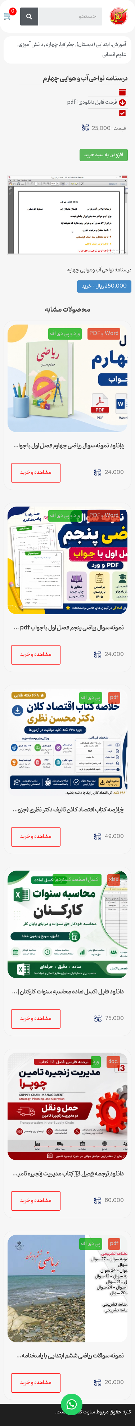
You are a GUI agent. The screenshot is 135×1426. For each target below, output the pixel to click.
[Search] (29, 16)
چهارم (51, 44)
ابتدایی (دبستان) (93, 44)
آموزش (119, 44)
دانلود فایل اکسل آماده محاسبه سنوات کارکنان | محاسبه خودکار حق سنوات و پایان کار (70, 995)
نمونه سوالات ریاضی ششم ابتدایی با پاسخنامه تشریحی (73, 1359)
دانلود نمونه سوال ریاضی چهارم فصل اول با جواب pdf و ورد (69, 449)
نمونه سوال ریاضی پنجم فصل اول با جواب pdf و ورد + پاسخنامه (70, 631)
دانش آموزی (31, 44)
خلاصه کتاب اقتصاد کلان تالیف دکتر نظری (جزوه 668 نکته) (69, 813)
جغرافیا (67, 44)
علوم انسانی (114, 55)
